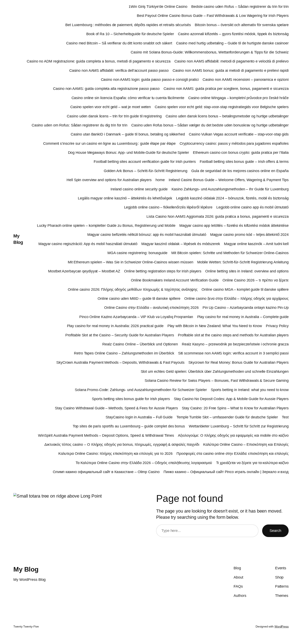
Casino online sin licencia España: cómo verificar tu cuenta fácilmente (127, 98)
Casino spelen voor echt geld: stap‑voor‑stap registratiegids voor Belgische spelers (222, 107)
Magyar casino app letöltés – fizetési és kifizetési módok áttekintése (234, 225)
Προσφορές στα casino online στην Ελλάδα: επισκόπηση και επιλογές (232, 453)
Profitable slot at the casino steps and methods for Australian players (233, 335)
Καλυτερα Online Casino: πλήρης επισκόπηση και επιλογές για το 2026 (115, 453)
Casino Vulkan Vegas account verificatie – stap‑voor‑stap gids (239, 134)
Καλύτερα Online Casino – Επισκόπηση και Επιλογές (246, 444)
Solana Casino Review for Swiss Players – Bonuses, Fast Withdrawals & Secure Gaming (217, 381)
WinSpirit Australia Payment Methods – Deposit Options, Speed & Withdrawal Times (106, 435)
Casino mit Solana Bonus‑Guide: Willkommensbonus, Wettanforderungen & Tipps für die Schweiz (210, 52)
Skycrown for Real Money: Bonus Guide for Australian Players (238, 362)
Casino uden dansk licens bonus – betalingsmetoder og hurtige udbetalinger (227, 116)
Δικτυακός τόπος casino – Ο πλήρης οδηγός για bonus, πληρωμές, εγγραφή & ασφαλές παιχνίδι (121, 444)
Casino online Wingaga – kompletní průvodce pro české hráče (238, 98)
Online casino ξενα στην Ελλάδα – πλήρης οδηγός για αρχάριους (236, 298)
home (160, 180)
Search (275, 531)
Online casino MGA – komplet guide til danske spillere (245, 289)
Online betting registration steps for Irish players (162, 271)
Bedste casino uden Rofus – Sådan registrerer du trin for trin (240, 7)
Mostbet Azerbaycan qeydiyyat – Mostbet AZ (84, 271)
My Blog (26, 569)
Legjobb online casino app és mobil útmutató (252, 207)
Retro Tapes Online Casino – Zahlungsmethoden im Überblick (124, 353)
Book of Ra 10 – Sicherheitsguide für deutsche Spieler (130, 34)
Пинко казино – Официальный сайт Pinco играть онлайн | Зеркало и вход (226, 472)
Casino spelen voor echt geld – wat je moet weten (110, 107)
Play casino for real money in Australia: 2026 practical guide (115, 326)
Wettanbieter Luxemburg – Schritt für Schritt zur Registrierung (239, 426)
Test (285, 417)
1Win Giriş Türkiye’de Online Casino (158, 7)
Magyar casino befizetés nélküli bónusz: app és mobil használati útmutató (146, 235)
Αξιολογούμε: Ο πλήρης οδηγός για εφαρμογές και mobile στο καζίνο (233, 435)
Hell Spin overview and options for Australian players (109, 180)
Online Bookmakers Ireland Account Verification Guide (175, 280)
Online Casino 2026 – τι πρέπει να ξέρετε (255, 280)
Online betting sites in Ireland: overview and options (247, 271)
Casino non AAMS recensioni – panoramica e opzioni (246, 80)
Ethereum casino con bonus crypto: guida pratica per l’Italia (241, 152)
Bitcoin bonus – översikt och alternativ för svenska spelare (242, 25)
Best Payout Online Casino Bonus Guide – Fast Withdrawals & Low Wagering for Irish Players (213, 16)
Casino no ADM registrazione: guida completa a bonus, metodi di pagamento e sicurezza (99, 61)
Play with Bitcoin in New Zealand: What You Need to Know (214, 326)
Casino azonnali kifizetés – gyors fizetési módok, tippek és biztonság (233, 34)
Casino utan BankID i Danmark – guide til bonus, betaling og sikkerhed (128, 134)
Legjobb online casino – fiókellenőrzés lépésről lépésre (168, 207)
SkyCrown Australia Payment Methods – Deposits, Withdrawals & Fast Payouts (120, 362)
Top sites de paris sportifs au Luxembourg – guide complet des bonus (129, 426)
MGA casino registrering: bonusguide (137, 253)
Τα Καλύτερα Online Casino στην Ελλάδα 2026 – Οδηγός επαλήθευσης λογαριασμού (144, 463)
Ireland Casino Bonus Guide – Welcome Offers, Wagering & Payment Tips (229, 180)
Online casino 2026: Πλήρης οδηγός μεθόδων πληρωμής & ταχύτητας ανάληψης (133, 289)
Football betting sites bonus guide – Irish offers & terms (244, 162)
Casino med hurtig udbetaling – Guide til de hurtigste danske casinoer (232, 43)
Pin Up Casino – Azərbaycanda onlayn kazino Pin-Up (246, 308)
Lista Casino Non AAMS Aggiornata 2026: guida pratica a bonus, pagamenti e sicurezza (217, 216)
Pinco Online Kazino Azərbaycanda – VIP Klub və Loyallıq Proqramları (136, 317)
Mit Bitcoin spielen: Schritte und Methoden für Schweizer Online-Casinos (230, 253)
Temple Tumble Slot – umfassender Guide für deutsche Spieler (227, 417)
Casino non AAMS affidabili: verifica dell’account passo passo (119, 70)
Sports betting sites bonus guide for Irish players (131, 399)
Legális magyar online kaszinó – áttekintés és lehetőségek (125, 198)
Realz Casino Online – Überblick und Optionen (140, 344)
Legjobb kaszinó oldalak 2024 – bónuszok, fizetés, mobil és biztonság (232, 198)
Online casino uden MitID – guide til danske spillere (139, 298)
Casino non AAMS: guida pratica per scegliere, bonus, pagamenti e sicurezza (226, 89)
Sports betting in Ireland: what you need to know (250, 390)
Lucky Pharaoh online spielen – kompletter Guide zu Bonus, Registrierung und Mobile (106, 225)
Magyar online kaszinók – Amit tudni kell (256, 244)
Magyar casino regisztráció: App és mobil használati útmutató (87, 244)
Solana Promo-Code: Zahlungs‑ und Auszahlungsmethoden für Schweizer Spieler (141, 390)
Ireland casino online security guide (139, 189)
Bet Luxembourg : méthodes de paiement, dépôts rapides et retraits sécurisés (128, 25)
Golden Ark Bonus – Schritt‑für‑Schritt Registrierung (145, 171)
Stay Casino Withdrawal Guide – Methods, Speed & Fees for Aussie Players (116, 408)
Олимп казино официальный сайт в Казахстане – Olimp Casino (106, 472)
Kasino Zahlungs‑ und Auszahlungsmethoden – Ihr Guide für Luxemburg (230, 189)
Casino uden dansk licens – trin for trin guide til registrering (114, 116)
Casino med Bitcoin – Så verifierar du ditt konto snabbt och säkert (119, 43)
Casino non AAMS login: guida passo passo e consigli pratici (150, 80)
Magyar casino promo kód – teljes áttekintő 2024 (249, 235)
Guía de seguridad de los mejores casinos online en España (240, 171)
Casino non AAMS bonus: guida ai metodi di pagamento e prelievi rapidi (231, 70)
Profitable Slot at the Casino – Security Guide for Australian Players (119, 335)
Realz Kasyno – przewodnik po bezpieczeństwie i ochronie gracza (235, 344)
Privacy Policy (277, 326)
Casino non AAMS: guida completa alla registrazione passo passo (106, 89)
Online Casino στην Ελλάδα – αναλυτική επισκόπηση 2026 (151, 308)
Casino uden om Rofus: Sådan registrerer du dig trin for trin (79, 125)
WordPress (281, 626)
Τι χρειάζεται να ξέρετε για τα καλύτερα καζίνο (252, 463)
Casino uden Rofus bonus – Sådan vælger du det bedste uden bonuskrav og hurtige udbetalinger (210, 125)
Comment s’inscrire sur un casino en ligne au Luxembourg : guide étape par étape (109, 143)
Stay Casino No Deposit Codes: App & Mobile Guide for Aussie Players (231, 399)
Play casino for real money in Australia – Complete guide (243, 317)
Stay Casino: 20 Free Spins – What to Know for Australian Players (235, 408)
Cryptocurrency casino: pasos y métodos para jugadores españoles (234, 143)
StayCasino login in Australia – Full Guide (139, 417)
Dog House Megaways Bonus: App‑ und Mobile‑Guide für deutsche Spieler (128, 152)
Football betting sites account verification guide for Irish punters (145, 162)
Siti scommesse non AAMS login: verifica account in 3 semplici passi (233, 353)
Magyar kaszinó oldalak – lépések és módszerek (180, 244)
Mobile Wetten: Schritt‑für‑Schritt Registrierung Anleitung (243, 262)
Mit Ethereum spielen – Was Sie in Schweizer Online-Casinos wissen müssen (130, 262)
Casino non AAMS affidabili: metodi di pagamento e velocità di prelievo (231, 61)
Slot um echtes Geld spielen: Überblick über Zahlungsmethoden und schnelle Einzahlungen (215, 371)
